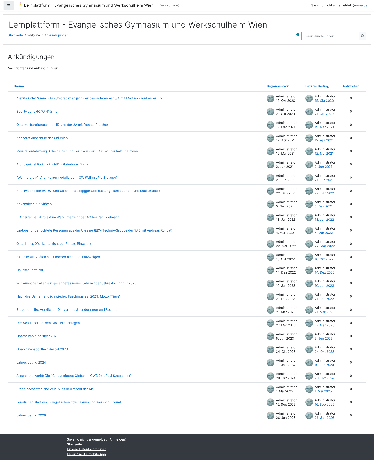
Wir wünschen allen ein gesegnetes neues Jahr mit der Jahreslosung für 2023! (76, 283)
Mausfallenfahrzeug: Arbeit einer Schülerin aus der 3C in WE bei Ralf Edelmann (77, 151)
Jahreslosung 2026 (31, 415)
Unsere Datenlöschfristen (86, 449)
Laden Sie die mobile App (86, 454)
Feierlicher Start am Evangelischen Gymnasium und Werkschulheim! (68, 402)
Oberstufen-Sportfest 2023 (37, 336)
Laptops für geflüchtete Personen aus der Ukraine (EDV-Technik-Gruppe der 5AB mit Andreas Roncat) (94, 230)
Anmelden (361, 5)
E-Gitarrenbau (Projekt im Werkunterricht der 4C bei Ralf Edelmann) (68, 217)
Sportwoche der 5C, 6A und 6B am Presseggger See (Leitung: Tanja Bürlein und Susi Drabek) (88, 191)
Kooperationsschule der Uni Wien (42, 138)
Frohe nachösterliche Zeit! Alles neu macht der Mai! (55, 389)
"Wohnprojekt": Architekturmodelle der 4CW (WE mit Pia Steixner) (66, 177)
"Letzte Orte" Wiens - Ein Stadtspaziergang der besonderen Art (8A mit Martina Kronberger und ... (91, 98)
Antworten (350, 86)
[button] (298, 36)
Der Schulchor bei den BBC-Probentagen (48, 323)
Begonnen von (278, 86)
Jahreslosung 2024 (31, 362)
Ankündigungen (56, 35)
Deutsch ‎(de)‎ (170, 5)
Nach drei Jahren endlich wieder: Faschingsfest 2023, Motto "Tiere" (68, 296)
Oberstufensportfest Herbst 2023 (42, 349)
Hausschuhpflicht (29, 270)
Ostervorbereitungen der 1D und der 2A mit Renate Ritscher (62, 125)
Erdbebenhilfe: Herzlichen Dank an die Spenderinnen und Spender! (68, 310)
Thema (18, 86)
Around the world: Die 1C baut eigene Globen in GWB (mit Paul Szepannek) (73, 376)
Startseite (15, 35)
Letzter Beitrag (317, 86)
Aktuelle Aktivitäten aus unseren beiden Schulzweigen (58, 257)
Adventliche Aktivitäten (34, 204)
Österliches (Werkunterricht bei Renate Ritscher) (53, 243)
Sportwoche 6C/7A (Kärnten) (38, 111)
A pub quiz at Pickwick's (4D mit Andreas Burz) (52, 164)
